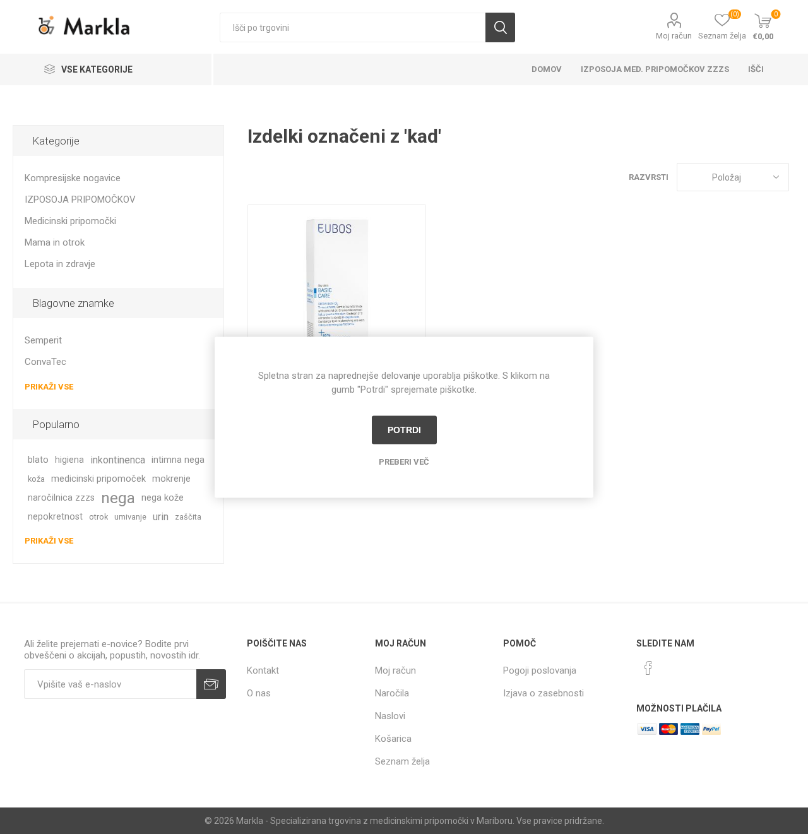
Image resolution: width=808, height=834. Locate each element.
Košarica (393, 738)
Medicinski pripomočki (70, 221)
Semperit (43, 340)
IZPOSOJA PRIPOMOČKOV (80, 199)
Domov (547, 69)
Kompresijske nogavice (73, 178)
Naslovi (390, 716)
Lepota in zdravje (60, 264)
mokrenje (171, 479)
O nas (259, 693)
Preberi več (404, 461)
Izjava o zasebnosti (543, 693)
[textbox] (352, 27)
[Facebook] (648, 668)
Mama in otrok (55, 242)
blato (38, 460)
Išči (500, 27)
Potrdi (404, 430)
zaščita (188, 516)
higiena (69, 460)
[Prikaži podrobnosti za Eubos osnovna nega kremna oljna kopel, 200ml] (336, 293)
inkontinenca (117, 460)
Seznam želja (402, 761)
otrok (98, 516)
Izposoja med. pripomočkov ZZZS (655, 69)
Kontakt (263, 670)
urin (161, 517)
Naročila (392, 693)
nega (118, 498)
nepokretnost (55, 516)
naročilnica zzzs (61, 497)
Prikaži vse (49, 386)
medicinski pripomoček (98, 479)
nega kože (162, 497)
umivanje (130, 516)
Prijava (211, 684)
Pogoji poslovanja (539, 670)
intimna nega (178, 460)
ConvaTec (45, 361)
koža (36, 479)
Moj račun (674, 35)
